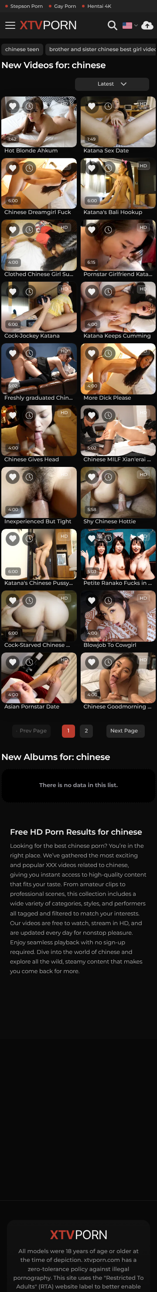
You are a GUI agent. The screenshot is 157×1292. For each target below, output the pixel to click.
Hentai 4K (99, 6)
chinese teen (22, 49)
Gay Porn (65, 6)
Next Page (124, 731)
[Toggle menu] (10, 25)
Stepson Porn (26, 6)
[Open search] (112, 25)
